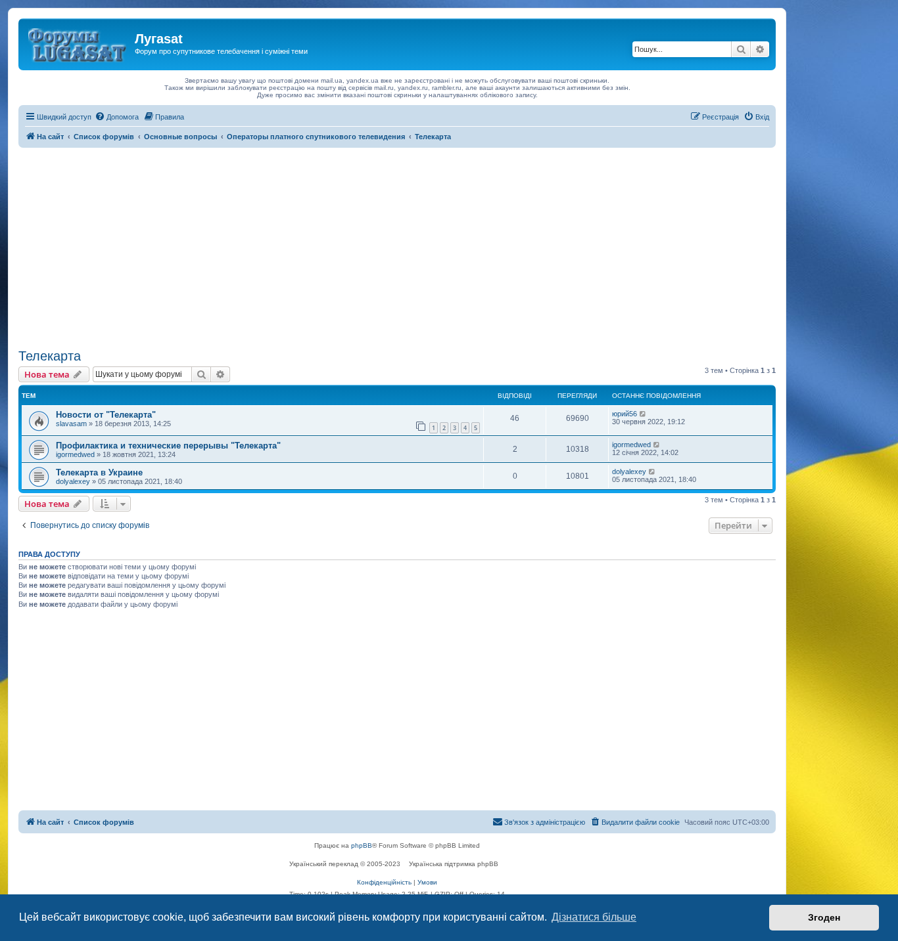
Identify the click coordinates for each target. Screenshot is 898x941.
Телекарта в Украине (99, 472)
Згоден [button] (824, 917)
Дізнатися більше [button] (594, 917)
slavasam (71, 423)
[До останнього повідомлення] (643, 414)
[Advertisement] (397, 246)
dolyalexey (73, 481)
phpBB (361, 845)
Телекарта (49, 356)
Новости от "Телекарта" (106, 415)
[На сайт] (78, 43)
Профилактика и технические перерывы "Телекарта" (168, 445)
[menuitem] (117, 117)
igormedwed (75, 454)
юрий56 (624, 414)
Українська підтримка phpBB (453, 863)
